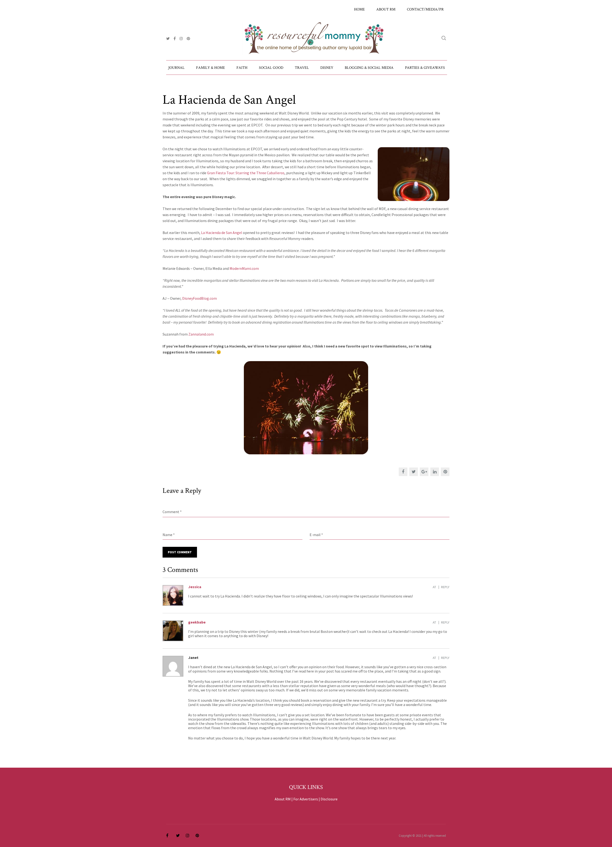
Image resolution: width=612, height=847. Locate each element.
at (434, 587)
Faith (241, 67)
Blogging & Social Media (369, 67)
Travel (302, 67)
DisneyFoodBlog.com (199, 298)
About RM (385, 9)
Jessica (194, 586)
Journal (176, 67)
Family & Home (210, 67)
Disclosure (329, 799)
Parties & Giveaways (425, 67)
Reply (445, 587)
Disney (326, 67)
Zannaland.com (201, 334)
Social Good (271, 67)
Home (359, 9)
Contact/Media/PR (425, 9)
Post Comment (180, 552)
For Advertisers (305, 799)
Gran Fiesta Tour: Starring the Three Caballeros (245, 172)
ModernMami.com (244, 268)
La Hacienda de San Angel (221, 232)
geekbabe (197, 622)
